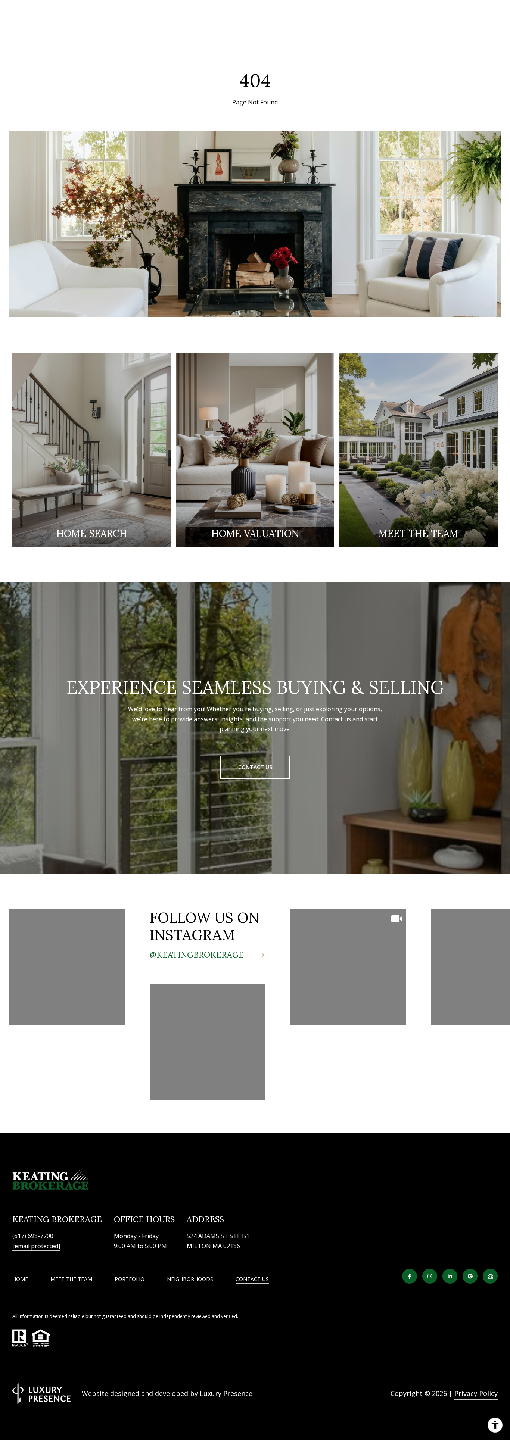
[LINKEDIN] (449, 1276)
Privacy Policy (476, 1393)
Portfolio (129, 1279)
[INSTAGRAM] (429, 1276)
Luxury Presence (226, 1393)
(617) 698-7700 (32, 1236)
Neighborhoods (190, 1279)
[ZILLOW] (490, 1276)
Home (20, 1279)
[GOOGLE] (470, 1276)
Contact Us (252, 1279)
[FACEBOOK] (409, 1276)
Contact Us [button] (255, 767)
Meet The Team (71, 1279)
